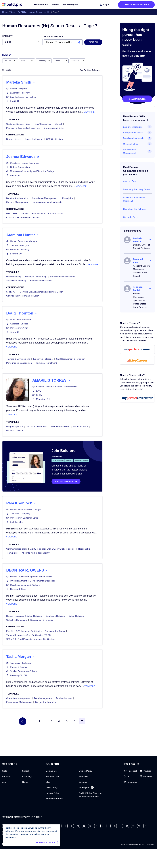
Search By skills (18, 12)
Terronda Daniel (137, 288)
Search (55, 4)
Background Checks (133, 132)
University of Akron (19, 328)
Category (7, 36)
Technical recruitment (46, 363)
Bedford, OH (16, 253)
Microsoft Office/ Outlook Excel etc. (23, 128)
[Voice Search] (79, 42)
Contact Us (51, 771)
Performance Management (19, 363)
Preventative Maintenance (19, 702)
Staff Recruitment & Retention (70, 359)
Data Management (43, 698)
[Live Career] (137, 360)
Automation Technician (21, 663)
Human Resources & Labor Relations (24, 616)
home (5, 12)
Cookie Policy (85, 771)
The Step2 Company (20, 513)
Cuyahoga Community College (25, 585)
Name (25, 782)
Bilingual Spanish (14, 426)
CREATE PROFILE (64, 481)
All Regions (84, 787)
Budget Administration (45, 702)
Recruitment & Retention (42, 620)
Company (27, 776)
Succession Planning (16, 280)
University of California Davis (24, 518)
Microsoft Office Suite (37, 426)
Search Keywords (53, 37)
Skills (4, 771)
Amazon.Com (129, 181)
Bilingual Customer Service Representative (57, 386)
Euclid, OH (15, 101)
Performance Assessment (62, 276)
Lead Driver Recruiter (20, 319)
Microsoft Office (130, 144)
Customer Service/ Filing (18, 124)
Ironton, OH (15, 175)
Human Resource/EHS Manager (25, 509)
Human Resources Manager (24, 241)
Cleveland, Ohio (18, 589)
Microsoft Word (80, 426)
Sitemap (83, 782)
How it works (41, 4)
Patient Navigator (18, 88)
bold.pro (139, 55)
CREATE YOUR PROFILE (136, 4)
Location (6, 776)
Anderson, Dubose (19, 323)
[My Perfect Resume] (137, 349)
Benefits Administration (17, 198)
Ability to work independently (36, 553)
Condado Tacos (130, 217)
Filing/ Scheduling (42, 124)
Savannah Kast (138, 261)
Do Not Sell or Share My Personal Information (90, 795)
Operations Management (18, 698)
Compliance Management (44, 198)
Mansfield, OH (43, 399)
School (25, 771)
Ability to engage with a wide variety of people (52, 549)
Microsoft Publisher (60, 426)
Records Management (17, 202)
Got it (52, 842)
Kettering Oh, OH (18, 675)
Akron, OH (15, 332)
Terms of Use (52, 776)
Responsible (84, 549)
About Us (83, 776)
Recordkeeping (13, 276)
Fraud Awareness (54, 798)
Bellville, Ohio (16, 522)
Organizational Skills (53, 128)
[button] (22, 721)
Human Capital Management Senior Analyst (31, 576)
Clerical (58, 124)
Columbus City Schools (134, 209)
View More (89, 112)
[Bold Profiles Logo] (12, 4)
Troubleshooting (64, 698)
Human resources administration (47, 202)
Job (4, 782)
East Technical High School (23, 97)
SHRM (39, 395)
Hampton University (19, 249)
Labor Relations (76, 616)
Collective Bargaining (16, 620)
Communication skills (16, 549)
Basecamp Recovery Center (136, 189)
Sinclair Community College (23, 671)
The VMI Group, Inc (19, 245)
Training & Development (18, 359)
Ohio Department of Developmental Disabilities (32, 581)
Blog (48, 782)
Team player (12, 553)
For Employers (70, 4)
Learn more (137, 99)
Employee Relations (43, 359)
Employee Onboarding (35, 276)
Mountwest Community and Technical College (32, 171)
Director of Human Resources (24, 163)
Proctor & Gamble (18, 667)
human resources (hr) (39, 12)
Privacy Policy (52, 793)
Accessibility (51, 787)
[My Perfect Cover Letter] (137, 398)
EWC (38, 391)
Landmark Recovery (20, 93)
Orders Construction (20, 167)
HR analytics (67, 198)
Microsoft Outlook (14, 430)
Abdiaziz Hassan (137, 240)
